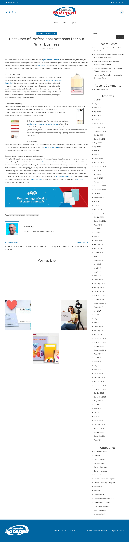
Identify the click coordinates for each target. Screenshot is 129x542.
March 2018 (98, 280)
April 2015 (97, 416)
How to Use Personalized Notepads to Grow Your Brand (108, 76)
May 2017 (97, 319)
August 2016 (98, 354)
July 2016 (97, 358)
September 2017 (100, 303)
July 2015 (97, 405)
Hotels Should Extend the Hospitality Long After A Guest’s (46, 289)
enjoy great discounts (51, 147)
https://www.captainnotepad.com (42, 231)
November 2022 (100, 190)
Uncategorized (99, 514)
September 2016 (100, 350)
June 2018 (97, 268)
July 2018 (97, 264)
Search (94, 34)
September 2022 (100, 197)
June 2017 (97, 315)
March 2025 (98, 123)
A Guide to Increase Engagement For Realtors (74, 356)
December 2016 (100, 338)
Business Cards (99, 463)
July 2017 (97, 311)
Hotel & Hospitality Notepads (104, 483)
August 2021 (98, 225)
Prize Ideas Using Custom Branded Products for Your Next (73, 322)
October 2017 (99, 299)
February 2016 (99, 377)
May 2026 (97, 104)
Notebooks (98, 487)
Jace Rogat (29, 226)
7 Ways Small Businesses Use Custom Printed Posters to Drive (108, 69)
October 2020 (99, 252)
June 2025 (97, 115)
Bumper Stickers (100, 459)
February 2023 (99, 182)
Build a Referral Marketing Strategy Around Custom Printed (106, 62)
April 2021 (97, 237)
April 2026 (97, 108)
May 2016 (97, 366)
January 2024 (99, 162)
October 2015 (99, 393)
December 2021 (100, 213)
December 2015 (100, 385)
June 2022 (97, 201)
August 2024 (98, 143)
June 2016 (97, 362)
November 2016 (100, 342)
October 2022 (99, 194)
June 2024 (97, 151)
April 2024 (97, 155)
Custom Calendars (100, 467)
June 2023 (97, 174)
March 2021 (98, 241)
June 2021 (97, 233)
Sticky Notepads (100, 510)
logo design (41, 65)
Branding (97, 455)
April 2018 (97, 276)
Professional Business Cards (104, 498)
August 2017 (98, 307)
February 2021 (99, 244)
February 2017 (99, 330)
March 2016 (98, 373)
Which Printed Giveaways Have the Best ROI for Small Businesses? (109, 56)
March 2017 (98, 327)
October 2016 (99, 346)
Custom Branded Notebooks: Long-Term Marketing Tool (45, 356)
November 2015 (100, 389)
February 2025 (99, 127)
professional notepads (51, 60)
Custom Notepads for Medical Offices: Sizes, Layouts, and (18, 322)
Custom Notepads (100, 471)
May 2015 (97, 413)
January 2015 (99, 428)
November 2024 (100, 131)
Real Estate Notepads (102, 506)
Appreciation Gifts (100, 451)
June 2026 (97, 100)
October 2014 (99, 432)
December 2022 (100, 186)
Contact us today (36, 179)
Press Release (99, 494)
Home (55, 23)
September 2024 (100, 139)
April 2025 (97, 119)
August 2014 (98, 440)
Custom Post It (99, 475)
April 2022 (97, 205)
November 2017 (100, 295)
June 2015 (97, 409)
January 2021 (99, 248)
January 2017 (99, 334)
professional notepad (17, 215)
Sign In (73, 23)
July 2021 (97, 229)
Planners (97, 491)
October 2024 (99, 135)
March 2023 (98, 178)
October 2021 (99, 217)
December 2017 (100, 291)
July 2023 (97, 170)
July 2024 (97, 147)
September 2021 (100, 221)
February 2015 (99, 424)
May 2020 (97, 256)
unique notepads (32, 215)
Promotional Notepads (47, 34)
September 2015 (100, 397)
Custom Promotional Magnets (104, 479)
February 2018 (99, 284)
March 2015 (98, 420)
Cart (64, 23)
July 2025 (97, 112)
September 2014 (100, 436)
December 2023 (100, 166)
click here (79, 179)
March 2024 (98, 158)
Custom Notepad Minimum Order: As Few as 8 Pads (109, 49)
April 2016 (97, 370)
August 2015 (98, 401)
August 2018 (98, 260)
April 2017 (97, 323)
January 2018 (99, 287)
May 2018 (97, 272)
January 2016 (99, 381)
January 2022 (99, 209)
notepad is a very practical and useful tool (43, 124)
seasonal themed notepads (45, 162)
